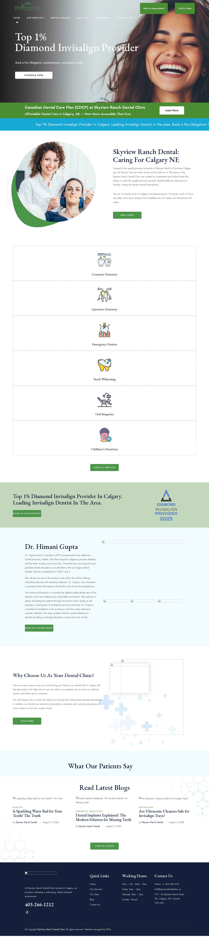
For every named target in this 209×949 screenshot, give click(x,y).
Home (17, 17)
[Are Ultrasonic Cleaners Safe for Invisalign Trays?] (164, 798)
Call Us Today (184, 8)
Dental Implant (61, 17)
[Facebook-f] (27, 912)
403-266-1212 (39, 904)
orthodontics (60, 586)
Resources (102, 17)
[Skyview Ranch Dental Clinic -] (27, 6)
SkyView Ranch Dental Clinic (51, 929)
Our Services (35, 17)
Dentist (18, 807)
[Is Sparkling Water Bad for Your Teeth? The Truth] (37, 798)
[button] (127, 215)
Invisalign (146, 807)
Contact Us (124, 17)
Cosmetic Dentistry (89, 811)
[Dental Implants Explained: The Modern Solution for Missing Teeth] (104, 800)
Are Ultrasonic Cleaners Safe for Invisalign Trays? (164, 813)
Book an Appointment (153, 8)
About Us (82, 17)
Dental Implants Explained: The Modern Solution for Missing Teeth (103, 817)
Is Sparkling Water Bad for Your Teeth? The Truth (37, 813)
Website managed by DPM (98, 929)
